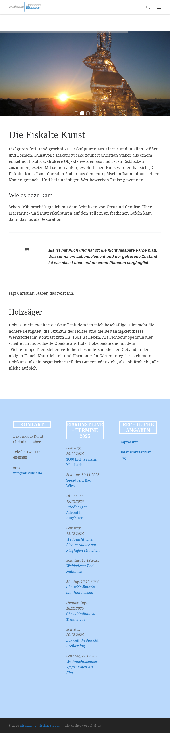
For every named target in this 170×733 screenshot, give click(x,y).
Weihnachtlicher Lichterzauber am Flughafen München (83, 545)
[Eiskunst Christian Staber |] (25, 6)
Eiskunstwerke (70, 155)
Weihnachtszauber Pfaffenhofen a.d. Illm (82, 667)
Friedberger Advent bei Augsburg (76, 512)
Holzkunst (18, 362)
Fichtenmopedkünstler (131, 337)
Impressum (129, 442)
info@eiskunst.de (27, 473)
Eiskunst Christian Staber (40, 725)
